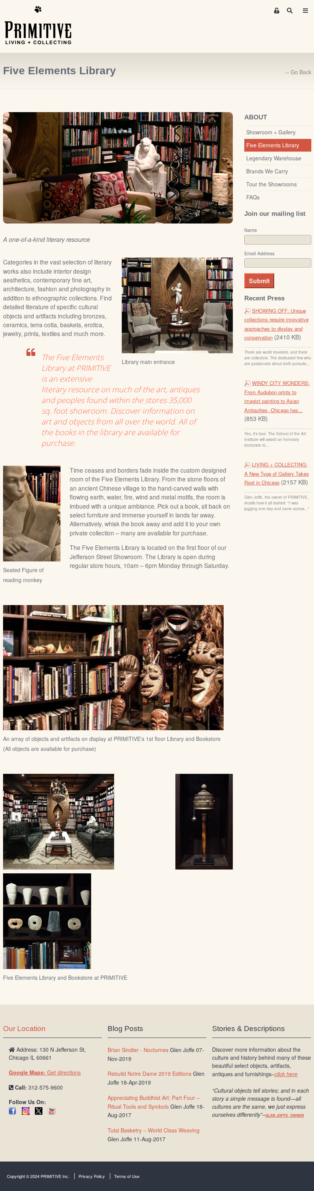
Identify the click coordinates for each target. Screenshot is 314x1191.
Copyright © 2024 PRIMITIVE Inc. (38, 1176)
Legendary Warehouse (273, 158)
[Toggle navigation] (305, 10)
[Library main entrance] (177, 305)
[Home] (43, 25)
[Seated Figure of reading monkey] (32, 513)
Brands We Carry (267, 171)
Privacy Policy (91, 1176)
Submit (259, 280)
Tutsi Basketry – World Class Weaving (154, 1130)
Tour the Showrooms (271, 184)
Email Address (259, 253)
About (255, 117)
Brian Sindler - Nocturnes (138, 1050)
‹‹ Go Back (298, 72)
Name (250, 230)
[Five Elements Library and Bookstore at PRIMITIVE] (58, 823)
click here (286, 1074)
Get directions (45, 1072)
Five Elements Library (272, 145)
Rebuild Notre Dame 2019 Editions (149, 1073)
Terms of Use (126, 1176)
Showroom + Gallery (271, 132)
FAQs (253, 197)
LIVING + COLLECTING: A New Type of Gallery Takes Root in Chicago (276, 473)
